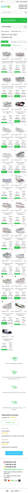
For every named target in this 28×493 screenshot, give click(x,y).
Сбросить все (15, 45)
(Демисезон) (20, 113)
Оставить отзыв (10, 422)
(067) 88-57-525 (11, 464)
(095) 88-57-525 (11, 462)
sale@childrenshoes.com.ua (13, 469)
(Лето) (20, 88)
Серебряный (5, 45)
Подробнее (10, 72)
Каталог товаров (9, 20)
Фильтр (6, 41)
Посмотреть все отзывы (14, 453)
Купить (4, 72)
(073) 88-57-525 (11, 467)
